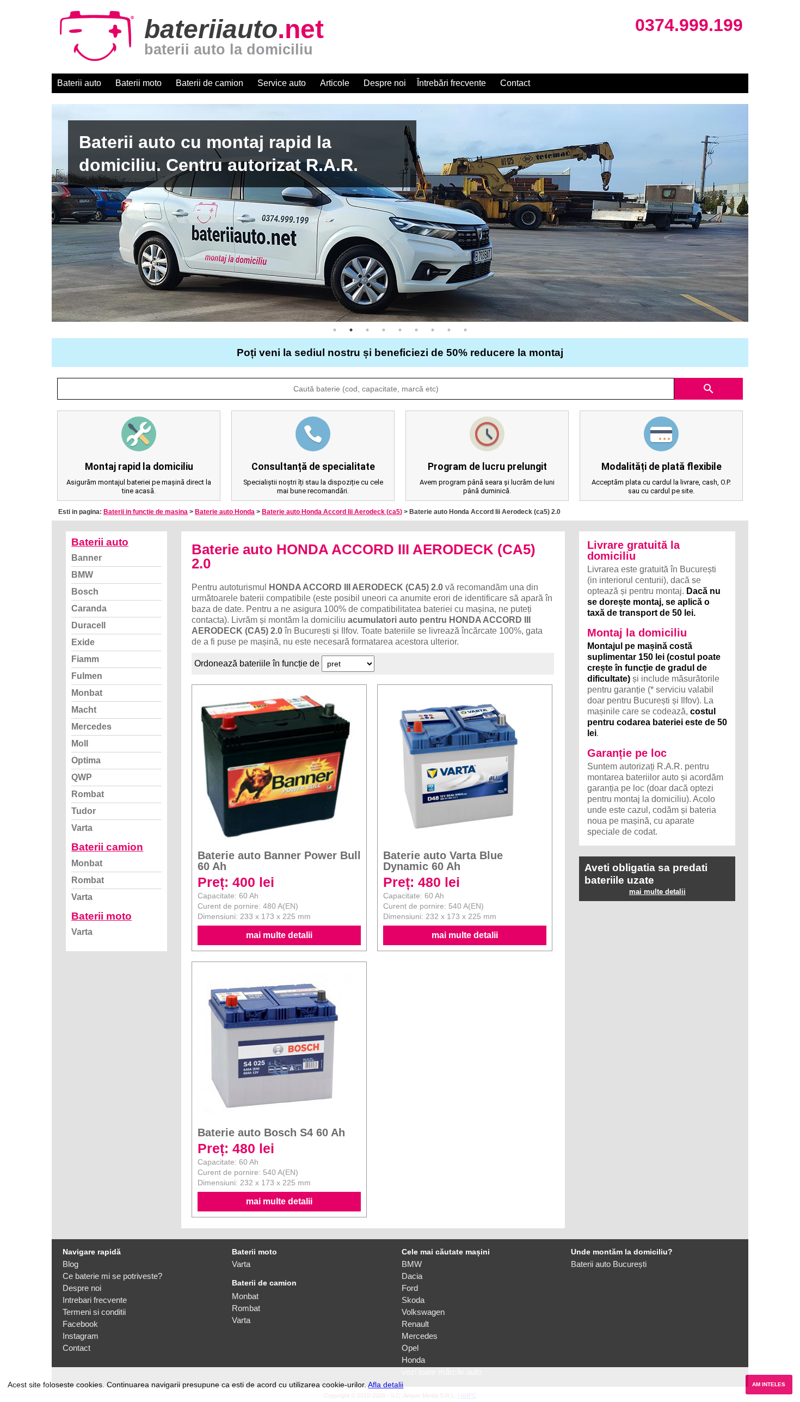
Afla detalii (385, 1384)
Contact (515, 83)
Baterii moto (138, 83)
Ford (410, 1288)
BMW (82, 574)
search (708, 388)
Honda (413, 1359)
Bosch (85, 591)
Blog (70, 1264)
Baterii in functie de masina (145, 512)
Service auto (281, 83)
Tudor (83, 811)
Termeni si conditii (94, 1312)
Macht (83, 709)
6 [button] (416, 330)
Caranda (89, 608)
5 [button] (400, 330)
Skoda (413, 1300)
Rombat (87, 794)
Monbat (86, 692)
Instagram (81, 1335)
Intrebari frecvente (95, 1300)
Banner (86, 557)
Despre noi (385, 83)
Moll (79, 743)
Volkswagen (423, 1312)
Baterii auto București (609, 1264)
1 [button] (334, 330)
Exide (83, 642)
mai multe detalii (279, 935)
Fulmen (86, 676)
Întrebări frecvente (451, 83)
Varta (82, 827)
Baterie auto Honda (225, 512)
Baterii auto (79, 83)
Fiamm (85, 659)
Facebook (80, 1323)
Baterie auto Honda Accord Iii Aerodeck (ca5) (332, 512)
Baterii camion (107, 847)
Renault (415, 1323)
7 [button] (432, 330)
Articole (334, 83)
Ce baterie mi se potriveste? (112, 1276)
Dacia (412, 1276)
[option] (400, 213)
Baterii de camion (209, 83)
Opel (410, 1347)
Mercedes (91, 726)
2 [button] (351, 330)
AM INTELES (768, 1384)
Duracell (88, 625)
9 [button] (465, 330)
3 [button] (367, 330)
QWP (81, 777)
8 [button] (449, 330)
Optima (86, 760)
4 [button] (383, 330)
